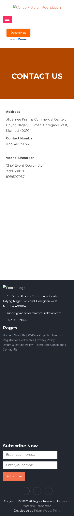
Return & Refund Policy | (18, 345)
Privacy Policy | (46, 340)
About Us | (20, 335)
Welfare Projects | (39, 335)
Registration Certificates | (19, 340)
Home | (7, 335)
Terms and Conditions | (50, 345)
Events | (57, 335)
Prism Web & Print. (47, 510)
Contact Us (10, 349)
